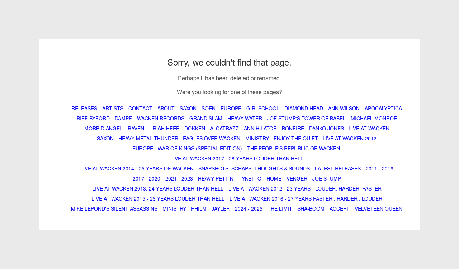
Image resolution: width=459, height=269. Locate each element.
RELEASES (84, 108)
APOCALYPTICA (383, 108)
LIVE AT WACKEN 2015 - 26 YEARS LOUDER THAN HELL (157, 198)
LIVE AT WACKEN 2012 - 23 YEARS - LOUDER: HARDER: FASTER (305, 188)
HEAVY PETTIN (215, 178)
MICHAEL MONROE (374, 118)
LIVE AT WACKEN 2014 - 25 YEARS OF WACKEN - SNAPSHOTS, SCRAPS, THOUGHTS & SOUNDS (195, 168)
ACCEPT (340, 208)
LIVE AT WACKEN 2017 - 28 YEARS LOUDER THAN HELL (236, 158)
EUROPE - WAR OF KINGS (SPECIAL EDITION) (187, 148)
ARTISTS (112, 108)
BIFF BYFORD (93, 118)
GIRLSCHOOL (262, 108)
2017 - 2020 (146, 178)
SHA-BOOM (311, 208)
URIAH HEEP (164, 128)
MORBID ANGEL (103, 128)
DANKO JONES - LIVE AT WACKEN (349, 128)
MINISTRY (174, 208)
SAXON (188, 108)
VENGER (297, 178)
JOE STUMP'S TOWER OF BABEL (306, 118)
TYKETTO (249, 178)
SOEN (209, 108)
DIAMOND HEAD (303, 108)
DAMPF (123, 118)
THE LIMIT (280, 208)
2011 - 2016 (379, 168)
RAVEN (136, 128)
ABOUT (166, 108)
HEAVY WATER (244, 118)
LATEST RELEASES (338, 168)
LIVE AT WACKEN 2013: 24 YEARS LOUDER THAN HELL (157, 188)
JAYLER (221, 208)
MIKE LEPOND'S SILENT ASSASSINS (114, 208)
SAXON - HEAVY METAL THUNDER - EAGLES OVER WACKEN (168, 138)
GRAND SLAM (205, 118)
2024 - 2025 (248, 208)
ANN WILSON (344, 108)
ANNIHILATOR (260, 128)
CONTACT (140, 108)
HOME (273, 178)
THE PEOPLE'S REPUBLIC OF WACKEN (294, 148)
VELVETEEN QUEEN (378, 208)
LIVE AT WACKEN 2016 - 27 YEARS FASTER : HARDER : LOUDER (306, 198)
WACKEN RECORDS (160, 118)
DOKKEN (194, 128)
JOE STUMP (326, 178)
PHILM (199, 208)
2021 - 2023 (179, 178)
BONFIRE (293, 128)
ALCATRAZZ (224, 128)
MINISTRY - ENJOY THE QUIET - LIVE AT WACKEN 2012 (311, 138)
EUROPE (231, 108)
